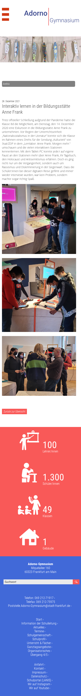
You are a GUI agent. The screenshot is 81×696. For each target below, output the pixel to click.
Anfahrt (39, 664)
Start (39, 619)
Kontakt (39, 668)
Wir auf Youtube (39, 688)
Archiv (6, 83)
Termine (39, 631)
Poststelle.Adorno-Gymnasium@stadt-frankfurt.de (39, 606)
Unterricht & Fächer (39, 643)
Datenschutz (39, 676)
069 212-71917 (44, 598)
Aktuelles (38, 627)
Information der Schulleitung (38, 623)
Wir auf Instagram (39, 684)
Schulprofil (38, 639)
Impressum (39, 672)
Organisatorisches (39, 651)
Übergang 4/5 (39, 655)
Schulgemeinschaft (39, 635)
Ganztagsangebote (39, 647)
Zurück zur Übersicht (14, 411)
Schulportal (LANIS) (39, 680)
